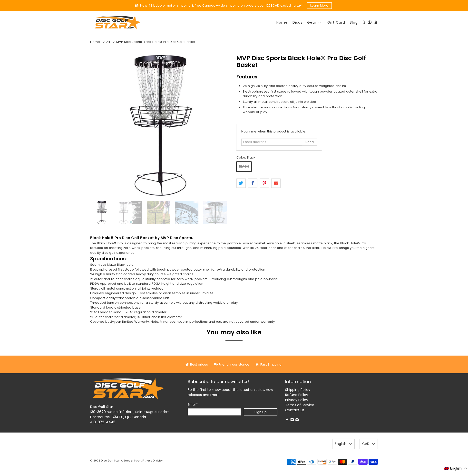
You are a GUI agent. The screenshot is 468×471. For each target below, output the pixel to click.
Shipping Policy (297, 389)
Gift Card (336, 22)
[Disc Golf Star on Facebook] (287, 420)
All (108, 41)
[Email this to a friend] (276, 183)
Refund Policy (296, 394)
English (340, 443)
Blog (354, 22)
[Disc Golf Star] (117, 22)
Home (282, 22)
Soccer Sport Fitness (137, 460)
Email (193, 404)
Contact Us (294, 410)
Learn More (319, 5)
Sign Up (260, 412)
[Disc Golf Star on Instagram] (292, 420)
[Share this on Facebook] (252, 183)
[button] (456, 468)
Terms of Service (299, 405)
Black (244, 166)
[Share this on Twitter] (241, 183)
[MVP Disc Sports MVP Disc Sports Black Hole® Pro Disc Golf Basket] (161, 125)
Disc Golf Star (110, 460)
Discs (297, 22)
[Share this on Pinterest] (264, 183)
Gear (311, 22)
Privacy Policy (296, 399)
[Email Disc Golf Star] (297, 420)
